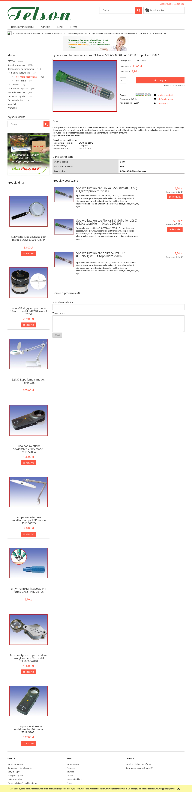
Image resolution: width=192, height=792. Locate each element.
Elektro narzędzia (16, 96)
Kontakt (70, 775)
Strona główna (72, 764)
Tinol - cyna (20, 80)
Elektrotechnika (15, 100)
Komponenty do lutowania (21, 69)
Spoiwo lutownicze (20, 72)
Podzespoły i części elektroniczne (22, 783)
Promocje (12, 107)
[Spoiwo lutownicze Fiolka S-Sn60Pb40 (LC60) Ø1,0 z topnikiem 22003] (64, 194)
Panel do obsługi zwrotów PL (138, 764)
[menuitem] (22, 26)
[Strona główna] (40, 13)
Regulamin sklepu (74, 779)
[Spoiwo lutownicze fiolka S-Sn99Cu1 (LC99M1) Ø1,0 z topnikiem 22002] (64, 259)
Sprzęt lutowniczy (16, 65)
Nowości (12, 104)
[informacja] (96, 43)
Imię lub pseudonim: (62, 302)
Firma (69, 783)
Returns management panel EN (139, 768)
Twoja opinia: (59, 313)
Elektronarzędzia (15, 779)
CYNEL (134, 99)
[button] (163, 95)
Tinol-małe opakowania (26, 76)
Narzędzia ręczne (16, 92)
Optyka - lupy (14, 771)
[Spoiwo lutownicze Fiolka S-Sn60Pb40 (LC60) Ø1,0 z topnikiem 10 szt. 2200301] (64, 227)
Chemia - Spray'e (19, 88)
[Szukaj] (138, 10)
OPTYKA (11, 61)
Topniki (15, 84)
